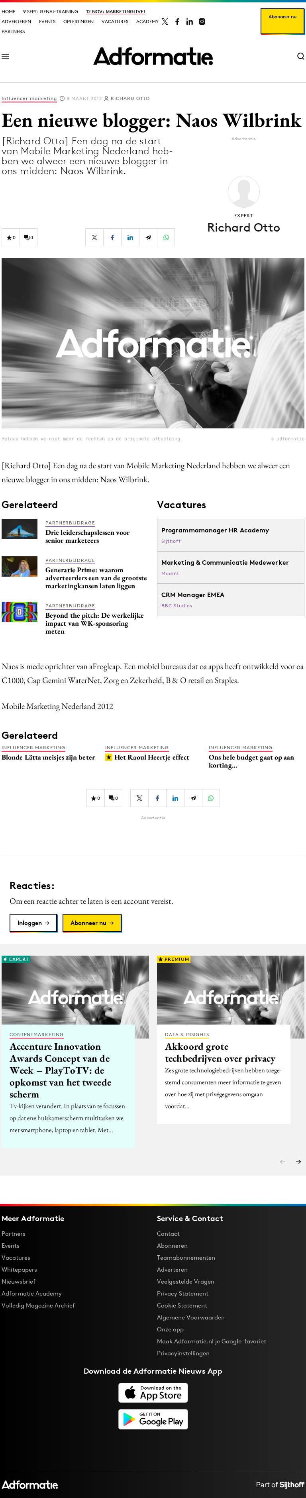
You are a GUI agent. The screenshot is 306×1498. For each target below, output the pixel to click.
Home (8, 11)
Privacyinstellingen (183, 1353)
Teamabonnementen (186, 1257)
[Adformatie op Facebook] (177, 21)
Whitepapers (19, 1269)
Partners (13, 31)
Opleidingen (78, 21)
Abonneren (172, 1245)
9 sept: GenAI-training (50, 11)
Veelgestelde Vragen (185, 1281)
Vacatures (115, 21)
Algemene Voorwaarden (191, 1317)
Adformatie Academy (32, 1293)
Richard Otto (130, 98)
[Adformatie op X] (165, 21)
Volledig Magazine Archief (38, 1305)
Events (47, 21)
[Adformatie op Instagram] (202, 21)
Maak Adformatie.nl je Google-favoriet (211, 1341)
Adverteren (16, 21)
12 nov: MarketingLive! (115, 11)
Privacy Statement (182, 1293)
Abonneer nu (282, 17)
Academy (147, 21)
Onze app (170, 1329)
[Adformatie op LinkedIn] (189, 21)
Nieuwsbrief (18, 1281)
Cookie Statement (182, 1305)
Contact (168, 1233)
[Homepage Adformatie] (153, 56)
